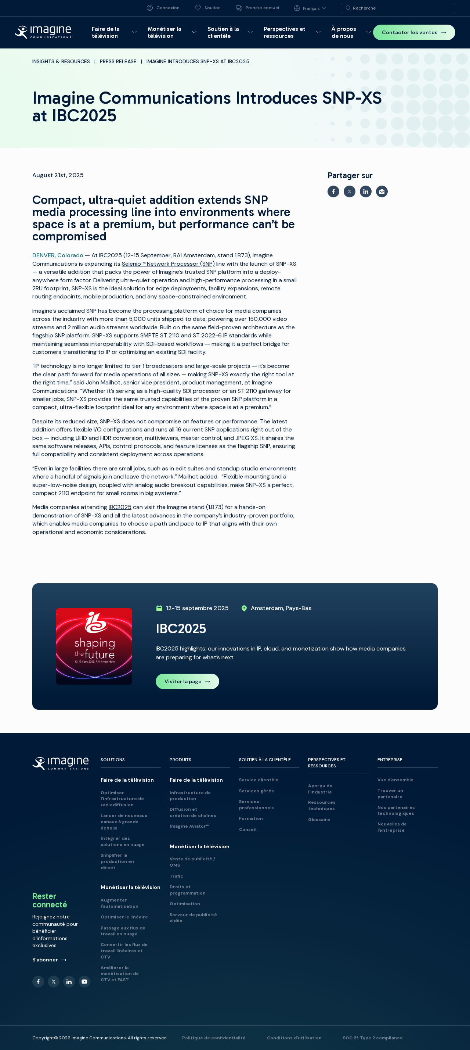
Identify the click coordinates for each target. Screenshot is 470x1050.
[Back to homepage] (43, 32)
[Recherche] (348, 8)
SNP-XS (218, 374)
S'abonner (45, 960)
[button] (115, 32)
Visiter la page (183, 681)
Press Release (118, 61)
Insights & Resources (61, 61)
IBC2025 (120, 507)
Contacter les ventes (410, 32)
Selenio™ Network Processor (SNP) (168, 264)
